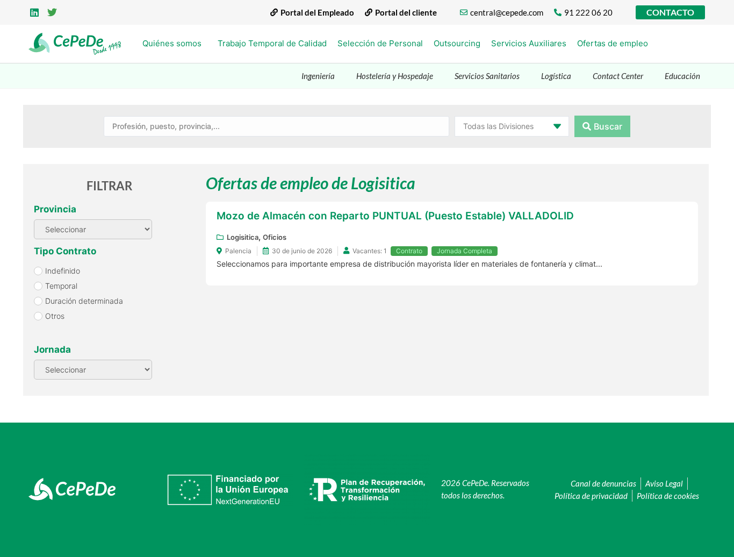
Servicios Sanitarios (487, 76)
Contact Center (618, 76)
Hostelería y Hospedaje (394, 76)
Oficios (274, 237)
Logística (556, 76)
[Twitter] (53, 12)
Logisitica (242, 237)
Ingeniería (318, 76)
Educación (682, 76)
